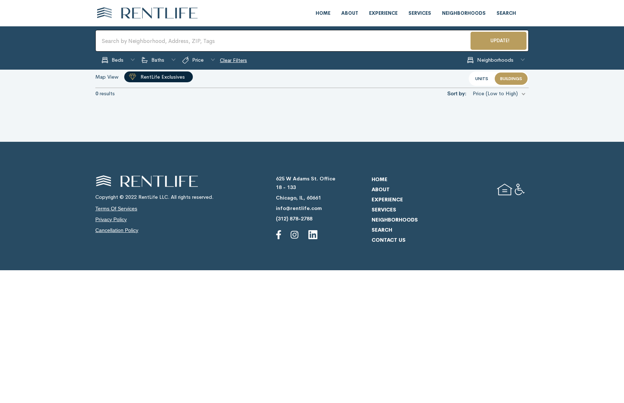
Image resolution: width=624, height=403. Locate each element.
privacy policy (111, 219)
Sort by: (456, 93)
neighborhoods (464, 13)
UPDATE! (500, 41)
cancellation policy (116, 230)
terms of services (116, 208)
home (323, 13)
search (506, 13)
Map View (106, 77)
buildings (511, 79)
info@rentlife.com (299, 208)
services (419, 13)
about (349, 13)
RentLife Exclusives (162, 77)
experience (383, 13)
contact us (389, 240)
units (481, 79)
